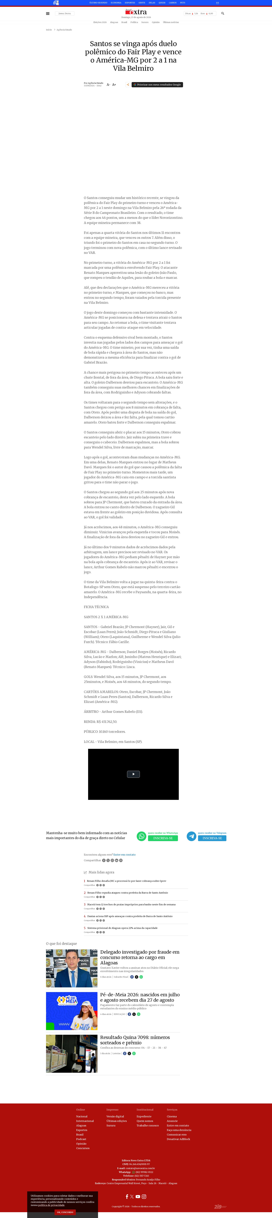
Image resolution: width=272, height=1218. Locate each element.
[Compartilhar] (127, 84)
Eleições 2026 (100, 22)
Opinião (156, 22)
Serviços (172, 1109)
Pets (182, 3)
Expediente (144, 1116)
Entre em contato (178, 1125)
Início (49, 29)
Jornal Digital (65, 13)
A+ (114, 85)
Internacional (85, 1121)
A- (108, 85)
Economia (116, 3)
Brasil (124, 22)
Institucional (145, 1109)
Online (80, 1109)
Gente (142, 3)
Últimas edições (117, 1121)
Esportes (130, 3)
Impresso (112, 1109)
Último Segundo (98, 3)
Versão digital (115, 1116)
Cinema (172, 1116)
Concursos (83, 1148)
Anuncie (172, 1121)
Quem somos (145, 1121)
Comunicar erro (177, 1134)
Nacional (81, 1116)
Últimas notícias (171, 22)
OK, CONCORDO (65, 1212)
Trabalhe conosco (148, 1125)
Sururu (144, 22)
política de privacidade (51, 1205)
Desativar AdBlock (178, 1139)
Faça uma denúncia (179, 1130)
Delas (152, 3)
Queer (162, 3)
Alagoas (114, 22)
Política (134, 22)
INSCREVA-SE (163, 838)
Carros (173, 3)
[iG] (56, 2)
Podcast (81, 1139)
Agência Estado (64, 29)
